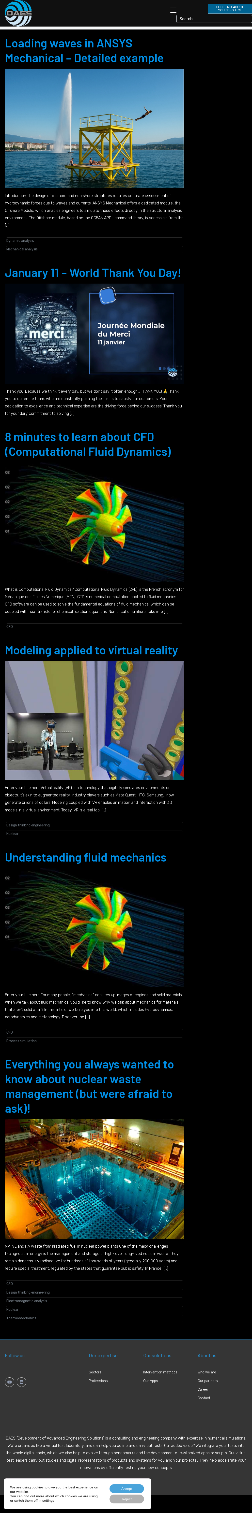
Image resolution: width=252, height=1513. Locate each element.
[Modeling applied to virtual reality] (94, 720)
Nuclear (12, 834)
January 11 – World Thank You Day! (93, 272)
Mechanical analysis (22, 249)
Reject (127, 1499)
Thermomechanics (21, 1318)
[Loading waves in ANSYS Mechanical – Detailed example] (94, 128)
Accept (126, 1489)
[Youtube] (9, 1382)
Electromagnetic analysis (26, 1301)
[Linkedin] (21, 1382)
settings (48, 1500)
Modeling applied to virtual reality (91, 650)
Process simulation (21, 1041)
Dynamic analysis (20, 241)
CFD (9, 627)
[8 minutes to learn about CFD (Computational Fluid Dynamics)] (94, 521)
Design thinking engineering (28, 825)
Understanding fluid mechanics (85, 857)
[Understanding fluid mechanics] (94, 927)
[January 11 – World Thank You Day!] (94, 333)
